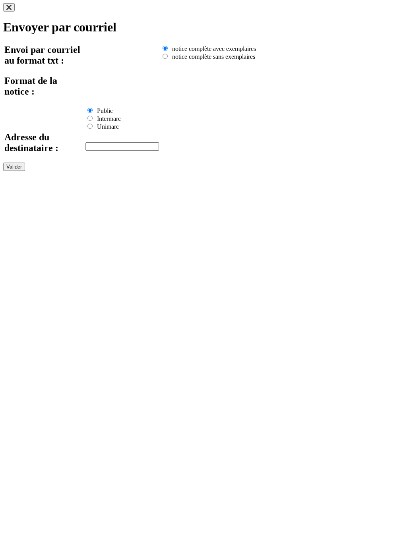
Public (103, 110)
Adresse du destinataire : (31, 142)
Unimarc (106, 126)
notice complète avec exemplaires (212, 48)
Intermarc (107, 118)
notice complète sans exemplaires (212, 56)
